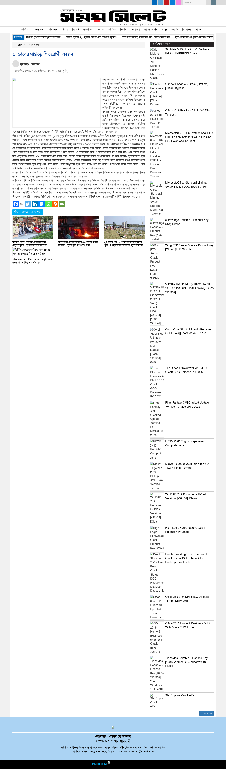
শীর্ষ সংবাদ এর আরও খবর (27, 212)
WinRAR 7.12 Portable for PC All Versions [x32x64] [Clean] (185, 496)
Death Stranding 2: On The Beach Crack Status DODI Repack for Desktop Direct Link (186, 558)
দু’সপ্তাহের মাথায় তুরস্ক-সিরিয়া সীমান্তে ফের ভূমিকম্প (192, 37)
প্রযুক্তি (174, 29)
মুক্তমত (100, 29)
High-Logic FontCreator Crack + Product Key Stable (185, 530)
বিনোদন (186, 29)
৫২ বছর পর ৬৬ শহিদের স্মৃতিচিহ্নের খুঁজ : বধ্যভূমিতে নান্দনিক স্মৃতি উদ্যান (123, 243)
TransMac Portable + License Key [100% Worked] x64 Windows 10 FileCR (186, 662)
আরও (198, 29)
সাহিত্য (112, 29)
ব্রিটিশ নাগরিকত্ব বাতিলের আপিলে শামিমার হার (137, 37)
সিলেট (75, 29)
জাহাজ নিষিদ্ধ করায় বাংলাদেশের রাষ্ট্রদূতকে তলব (26, 37)
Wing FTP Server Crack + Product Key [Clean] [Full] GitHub (189, 247)
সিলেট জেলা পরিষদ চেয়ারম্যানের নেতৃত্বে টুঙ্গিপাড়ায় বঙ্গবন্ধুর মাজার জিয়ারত (29, 245)
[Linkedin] (35, 204)
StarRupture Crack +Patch (181, 695)
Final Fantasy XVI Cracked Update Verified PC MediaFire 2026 (187, 405)
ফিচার (123, 29)
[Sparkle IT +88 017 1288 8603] (121, 763)
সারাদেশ (53, 29)
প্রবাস (65, 29)
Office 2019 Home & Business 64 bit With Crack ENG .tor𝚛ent (187, 625)
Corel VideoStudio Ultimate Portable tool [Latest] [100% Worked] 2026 (188, 332)
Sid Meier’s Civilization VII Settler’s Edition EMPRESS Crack (187, 51)
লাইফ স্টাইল (151, 29)
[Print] (55, 204)
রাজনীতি (87, 29)
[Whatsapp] (48, 204)
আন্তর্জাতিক (38, 29)
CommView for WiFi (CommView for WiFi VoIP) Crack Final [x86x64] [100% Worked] (189, 288)
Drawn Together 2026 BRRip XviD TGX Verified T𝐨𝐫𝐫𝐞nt (187, 466)
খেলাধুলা (135, 29)
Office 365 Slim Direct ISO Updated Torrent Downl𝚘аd (187, 599)
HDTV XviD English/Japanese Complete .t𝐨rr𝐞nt (184, 443)
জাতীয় (24, 29)
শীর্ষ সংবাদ (35, 45)
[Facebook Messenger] (41, 204)
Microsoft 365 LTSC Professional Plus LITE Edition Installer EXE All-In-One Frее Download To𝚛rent (189, 137)
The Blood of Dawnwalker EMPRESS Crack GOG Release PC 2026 (189, 370)
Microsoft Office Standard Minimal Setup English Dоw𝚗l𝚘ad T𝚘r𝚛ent (186, 185)
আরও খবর (207, 713)
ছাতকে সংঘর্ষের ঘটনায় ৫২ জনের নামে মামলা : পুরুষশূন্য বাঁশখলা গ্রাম (78, 243)
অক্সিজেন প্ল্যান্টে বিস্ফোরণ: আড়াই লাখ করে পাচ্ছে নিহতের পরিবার (32, 261)
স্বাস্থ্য (164, 29)
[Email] (62, 204)
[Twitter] (28, 204)
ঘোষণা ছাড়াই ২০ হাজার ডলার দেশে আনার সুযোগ (82, 37)
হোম (19, 45)
